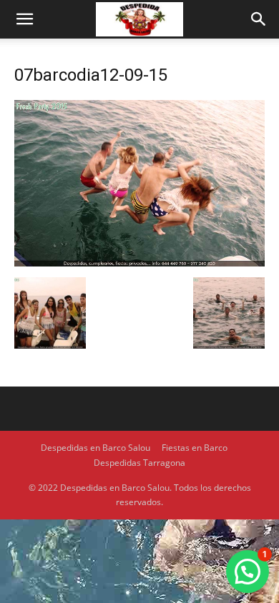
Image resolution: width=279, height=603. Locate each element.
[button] (24, 19)
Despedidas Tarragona (139, 463)
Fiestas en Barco (194, 448)
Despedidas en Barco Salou (95, 448)
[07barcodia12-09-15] (139, 262)
